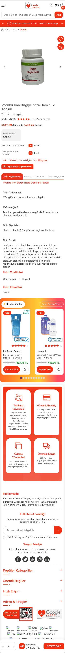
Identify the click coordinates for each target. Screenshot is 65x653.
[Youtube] (32, 559)
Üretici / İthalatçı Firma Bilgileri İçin (24, 160)
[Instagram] (40, 559)
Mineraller (15, 29)
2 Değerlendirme (41, 118)
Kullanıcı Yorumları (34, 176)
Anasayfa (2, 29)
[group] (32, 66)
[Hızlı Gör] (25, 369)
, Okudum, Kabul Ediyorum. (32, 537)
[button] (62, 23)
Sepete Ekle (54, 646)
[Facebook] (18, 559)
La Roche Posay (11, 351)
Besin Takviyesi (8, 29)
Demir (21, 29)
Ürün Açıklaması (12, 176)
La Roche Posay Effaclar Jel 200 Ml (12, 356)
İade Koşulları (56, 176)
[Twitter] (25, 559)
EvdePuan (29, 125)
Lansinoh (41, 351)
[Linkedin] (47, 559)
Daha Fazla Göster (52, 304)
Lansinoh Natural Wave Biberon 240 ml (49, 356)
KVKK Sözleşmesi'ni (18, 537)
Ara (59, 14)
